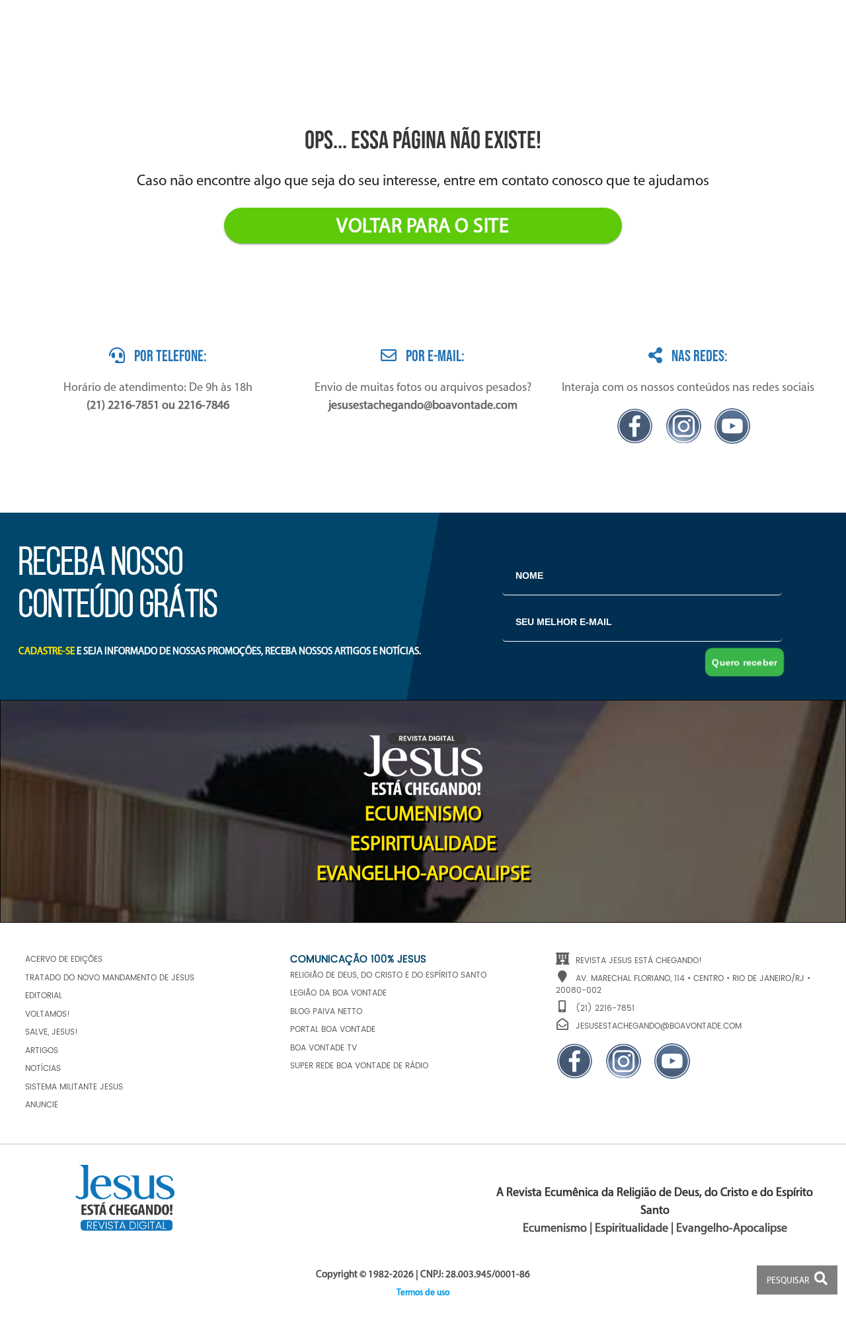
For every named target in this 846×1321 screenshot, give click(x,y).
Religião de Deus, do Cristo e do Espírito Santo (388, 975)
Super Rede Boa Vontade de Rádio (359, 1066)
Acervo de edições (63, 959)
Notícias (43, 1068)
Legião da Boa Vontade (338, 993)
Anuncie (41, 1105)
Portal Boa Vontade (332, 1029)
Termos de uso (423, 1293)
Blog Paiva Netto (326, 1011)
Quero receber (744, 662)
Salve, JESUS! (51, 1032)
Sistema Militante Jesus (74, 1087)
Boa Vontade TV (323, 1048)
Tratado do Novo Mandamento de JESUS (109, 978)
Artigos (41, 1050)
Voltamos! (47, 1014)
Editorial (43, 996)
